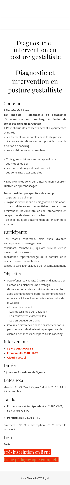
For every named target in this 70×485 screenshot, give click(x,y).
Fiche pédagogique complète (31, 459)
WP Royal (43, 478)
